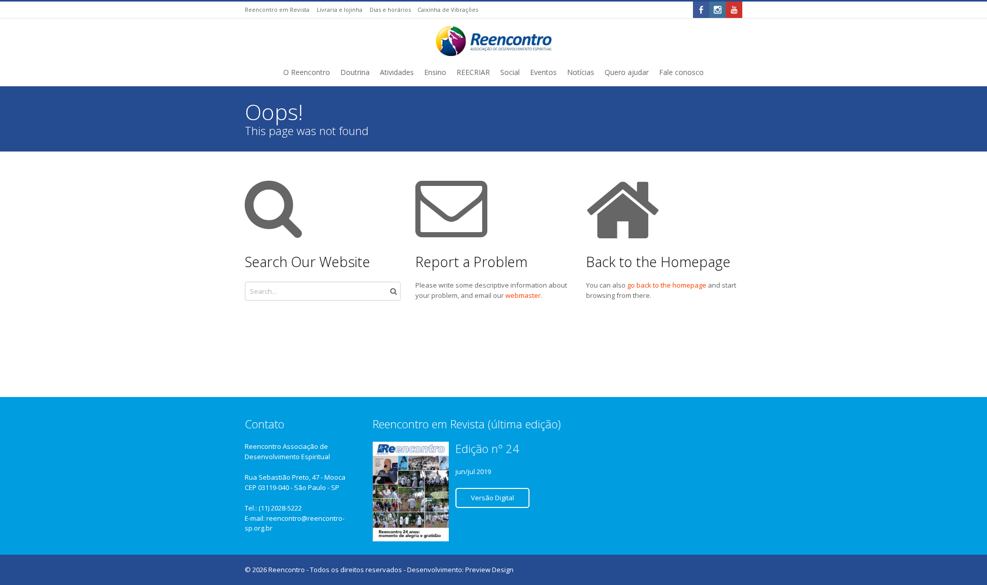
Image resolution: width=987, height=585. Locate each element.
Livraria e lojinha (339, 9)
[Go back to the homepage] (493, 41)
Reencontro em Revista (277, 9)
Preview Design (489, 569)
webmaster (523, 295)
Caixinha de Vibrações (447, 9)
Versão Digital (492, 497)
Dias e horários (390, 9)
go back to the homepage (666, 285)
